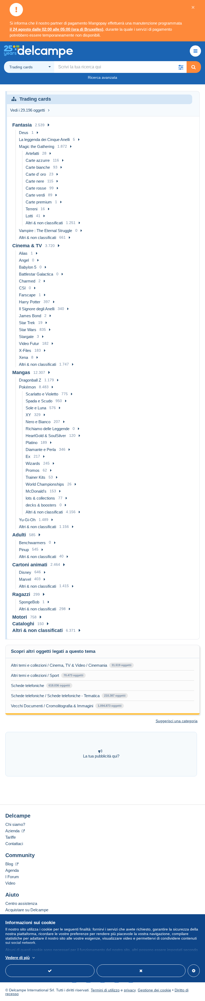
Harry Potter (29, 302)
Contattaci (14, 843)
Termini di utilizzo (105, 990)
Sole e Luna (36, 408)
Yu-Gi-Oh (27, 519)
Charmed (27, 281)
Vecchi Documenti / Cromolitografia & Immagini (52, 706)
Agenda (12, 870)
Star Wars (27, 329)
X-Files (25, 350)
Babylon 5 (27, 267)
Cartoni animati (29, 564)
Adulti (19, 534)
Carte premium (39, 202)
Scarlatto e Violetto (42, 394)
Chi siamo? (15, 824)
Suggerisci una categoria (177, 721)
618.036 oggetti (59, 685)
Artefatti (32, 153)
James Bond (30, 315)
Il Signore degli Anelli (36, 309)
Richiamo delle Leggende (47, 428)
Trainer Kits (35, 477)
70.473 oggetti (73, 675)
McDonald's (36, 491)
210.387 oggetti (114, 695)
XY (28, 415)
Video (10, 883)
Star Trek (27, 322)
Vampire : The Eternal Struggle (45, 230)
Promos (33, 470)
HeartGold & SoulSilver (46, 435)
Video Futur (29, 343)
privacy (130, 990)
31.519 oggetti (121, 665)
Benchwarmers (32, 542)
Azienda (13, 831)
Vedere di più (17, 957)
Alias (23, 253)
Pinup (24, 549)
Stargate (26, 336)
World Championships (45, 484)
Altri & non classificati (44, 223)
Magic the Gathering (36, 146)
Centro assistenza (21, 903)
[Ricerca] (193, 67)
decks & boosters (41, 505)
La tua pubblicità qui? (101, 756)
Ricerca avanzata (102, 77)
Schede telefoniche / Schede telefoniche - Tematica (55, 695)
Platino (31, 442)
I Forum (12, 876)
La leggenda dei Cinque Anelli (44, 139)
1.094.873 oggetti (109, 705)
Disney (25, 572)
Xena (23, 357)
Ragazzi (21, 594)
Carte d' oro (36, 174)
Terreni (31, 209)
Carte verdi (35, 195)
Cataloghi (23, 623)
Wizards (33, 463)
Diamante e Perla (41, 449)
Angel (24, 260)
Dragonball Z (30, 380)
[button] (181, 67)
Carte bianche (38, 167)
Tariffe (10, 837)
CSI (22, 288)
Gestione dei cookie (154, 990)
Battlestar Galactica (36, 274)
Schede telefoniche (27, 685)
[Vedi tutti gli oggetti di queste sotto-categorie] (48, 125)
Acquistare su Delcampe (26, 910)
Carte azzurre (38, 160)
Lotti (29, 216)
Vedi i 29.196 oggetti (27, 110)
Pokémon (27, 387)
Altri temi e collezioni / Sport (35, 675)
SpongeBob (29, 602)
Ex (28, 456)
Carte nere (35, 181)
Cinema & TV (27, 245)
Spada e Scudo (39, 401)
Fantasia (22, 125)
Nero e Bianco (38, 421)
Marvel (25, 579)
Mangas (21, 372)
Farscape (27, 295)
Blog (9, 864)
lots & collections (40, 498)
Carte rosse (36, 188)
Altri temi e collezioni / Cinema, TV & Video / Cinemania (59, 665)
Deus (23, 132)
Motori (19, 617)
